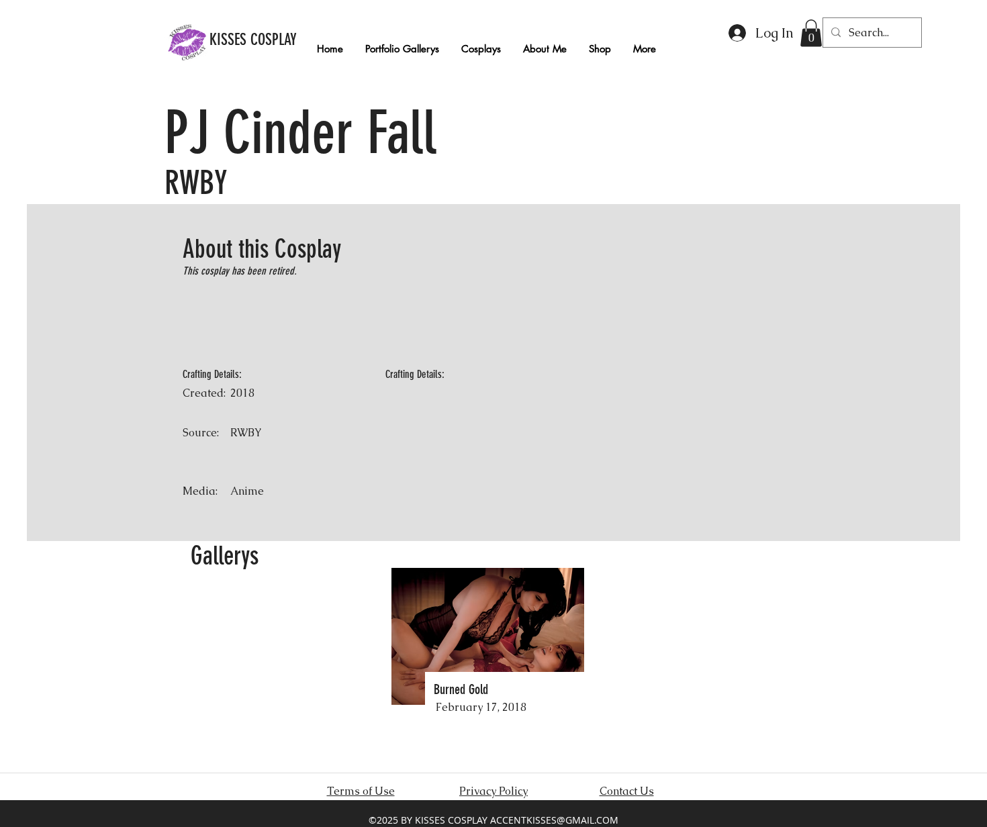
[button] (811, 33)
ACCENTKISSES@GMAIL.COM (554, 820)
